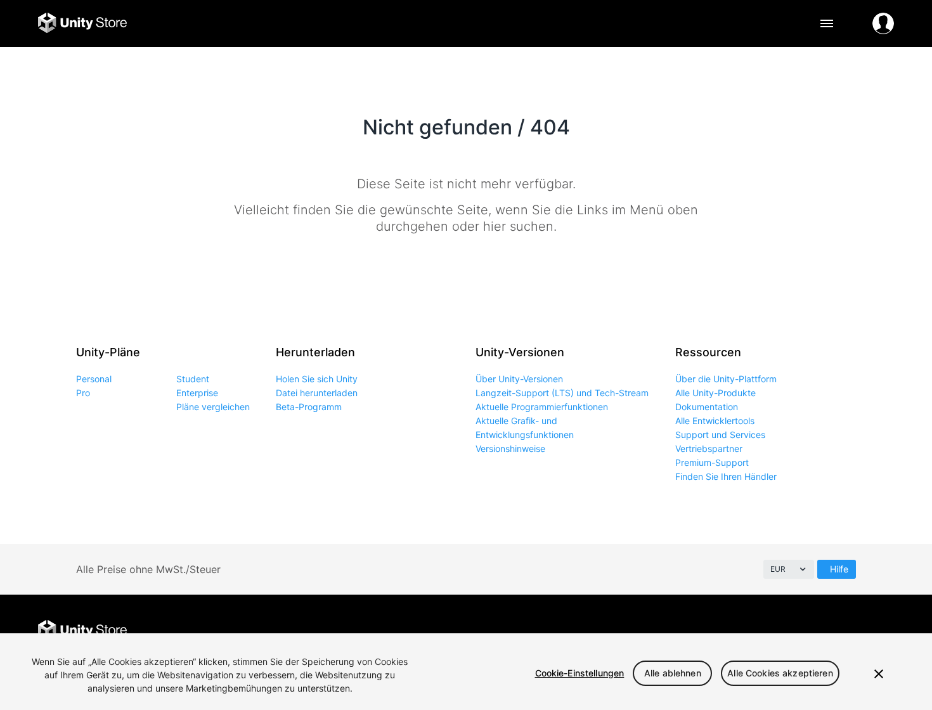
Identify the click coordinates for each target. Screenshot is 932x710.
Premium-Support (712, 462)
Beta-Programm (309, 406)
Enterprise (197, 392)
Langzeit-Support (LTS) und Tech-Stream (562, 392)
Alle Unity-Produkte (715, 392)
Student (192, 378)
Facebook (769, 631)
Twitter (797, 631)
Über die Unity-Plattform (726, 378)
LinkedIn (854, 631)
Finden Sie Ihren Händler (726, 476)
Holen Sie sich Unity (317, 378)
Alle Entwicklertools (714, 420)
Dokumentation (706, 406)
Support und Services (720, 434)
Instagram (826, 631)
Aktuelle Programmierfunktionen (542, 406)
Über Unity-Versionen (519, 378)
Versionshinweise (510, 448)
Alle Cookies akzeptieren (779, 673)
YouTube (883, 631)
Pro (83, 392)
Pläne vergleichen (213, 406)
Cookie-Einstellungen (580, 673)
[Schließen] (878, 674)
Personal (94, 378)
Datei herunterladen (317, 392)
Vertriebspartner (708, 448)
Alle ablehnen (672, 673)
